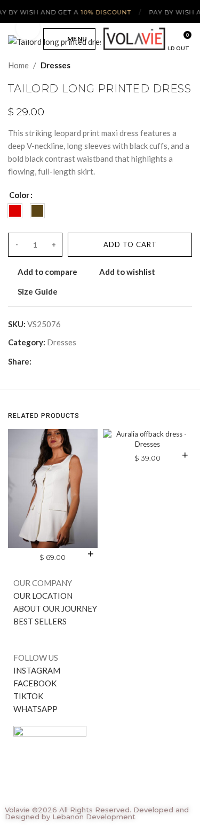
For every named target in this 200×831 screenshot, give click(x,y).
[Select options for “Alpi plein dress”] (91, 553)
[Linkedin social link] (74, 361)
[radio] (15, 211)
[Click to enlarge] (28, 28)
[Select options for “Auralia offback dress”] (185, 455)
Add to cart (130, 244)
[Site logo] (134, 38)
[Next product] (186, 65)
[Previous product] (165, 65)
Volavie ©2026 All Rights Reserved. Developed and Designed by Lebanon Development (97, 813)
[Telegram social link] (87, 361)
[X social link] (50, 361)
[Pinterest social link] (62, 361)
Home (18, 65)
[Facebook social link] (37, 361)
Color (19, 195)
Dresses (55, 65)
